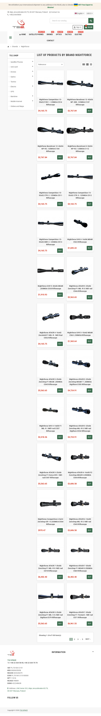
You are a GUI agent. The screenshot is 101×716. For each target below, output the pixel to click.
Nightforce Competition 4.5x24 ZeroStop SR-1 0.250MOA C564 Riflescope (50, 521)
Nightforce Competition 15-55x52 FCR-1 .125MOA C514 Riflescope (50, 102)
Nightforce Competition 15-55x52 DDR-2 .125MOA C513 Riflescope (50, 242)
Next (88, 639)
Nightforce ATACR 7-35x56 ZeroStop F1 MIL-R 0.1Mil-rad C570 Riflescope (50, 568)
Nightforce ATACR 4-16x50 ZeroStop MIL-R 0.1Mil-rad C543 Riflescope (80, 521)
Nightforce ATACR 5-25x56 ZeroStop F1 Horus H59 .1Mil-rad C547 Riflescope (50, 475)
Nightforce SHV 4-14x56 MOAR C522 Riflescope (80, 240)
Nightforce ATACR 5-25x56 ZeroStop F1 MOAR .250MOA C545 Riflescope (50, 381)
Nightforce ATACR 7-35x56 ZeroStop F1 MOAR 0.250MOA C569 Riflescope (80, 568)
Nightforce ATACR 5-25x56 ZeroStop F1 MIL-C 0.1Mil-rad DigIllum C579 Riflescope (50, 614)
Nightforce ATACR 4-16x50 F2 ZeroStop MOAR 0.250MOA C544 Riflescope (80, 475)
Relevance (42, 64)
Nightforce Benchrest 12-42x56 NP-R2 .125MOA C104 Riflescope (50, 148)
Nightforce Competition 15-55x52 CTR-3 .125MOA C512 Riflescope (80, 195)
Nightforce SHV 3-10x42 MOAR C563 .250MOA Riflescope (80, 334)
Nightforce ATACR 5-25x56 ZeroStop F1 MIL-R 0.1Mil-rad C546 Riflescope (80, 288)
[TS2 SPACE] (18, 24)
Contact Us (55, 12)
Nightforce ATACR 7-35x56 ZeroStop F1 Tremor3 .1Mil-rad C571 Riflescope (80, 614)
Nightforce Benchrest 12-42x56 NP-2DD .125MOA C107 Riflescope (80, 102)
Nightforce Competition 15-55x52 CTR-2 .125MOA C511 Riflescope (50, 195)
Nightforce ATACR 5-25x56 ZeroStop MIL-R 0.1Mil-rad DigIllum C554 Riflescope (80, 428)
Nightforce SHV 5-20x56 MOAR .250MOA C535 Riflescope (50, 287)
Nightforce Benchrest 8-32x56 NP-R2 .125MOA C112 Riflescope (80, 148)
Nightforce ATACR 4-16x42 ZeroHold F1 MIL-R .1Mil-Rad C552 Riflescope (51, 335)
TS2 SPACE (24, 710)
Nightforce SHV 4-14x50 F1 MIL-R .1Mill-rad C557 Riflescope (50, 428)
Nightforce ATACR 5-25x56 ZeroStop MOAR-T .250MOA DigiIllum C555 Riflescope (80, 381)
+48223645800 (15, 15)
